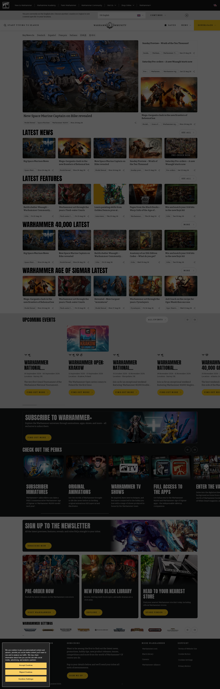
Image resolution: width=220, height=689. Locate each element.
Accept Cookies (26, 665)
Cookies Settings (26, 679)
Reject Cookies (25, 672)
